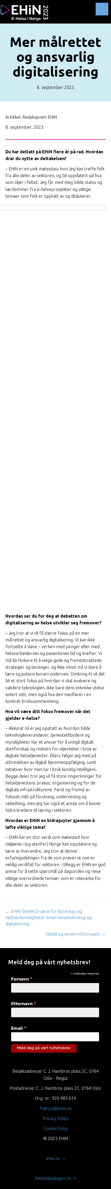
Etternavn (23, 1004)
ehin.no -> (55, 1158)
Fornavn (22, 979)
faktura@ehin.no (56, 1108)
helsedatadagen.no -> (55, 1178)
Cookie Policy (55, 1128)
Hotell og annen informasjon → (76, 934)
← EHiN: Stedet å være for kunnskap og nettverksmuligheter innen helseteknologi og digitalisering (48, 917)
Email (19, 1028)
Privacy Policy (55, 1118)
